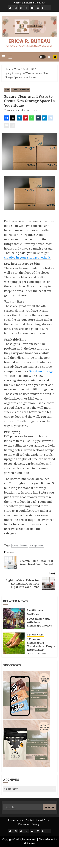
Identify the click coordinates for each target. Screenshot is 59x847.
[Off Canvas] (3, 56)
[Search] (49, 57)
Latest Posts (42, 820)
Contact (30, 820)
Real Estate (33, 614)
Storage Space (36, 545)
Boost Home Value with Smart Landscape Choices (39, 622)
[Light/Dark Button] (42, 57)
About (20, 820)
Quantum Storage (41, 371)
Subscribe (55, 57)
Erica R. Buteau (29, 41)
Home (11, 820)
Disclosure (23, 824)
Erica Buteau (13, 110)
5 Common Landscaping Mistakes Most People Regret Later (41, 644)
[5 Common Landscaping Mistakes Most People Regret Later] (14, 643)
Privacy (35, 824)
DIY (7, 89)
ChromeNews (46, 839)
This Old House (20, 89)
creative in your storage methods (27, 257)
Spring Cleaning (19, 545)
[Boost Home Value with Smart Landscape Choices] (14, 618)
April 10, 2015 (30, 110)
